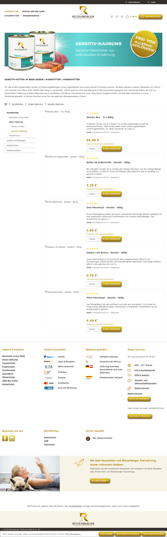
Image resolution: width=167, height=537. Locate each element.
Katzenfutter (13, 145)
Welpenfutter (8, 377)
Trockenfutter (14, 136)
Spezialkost (7, 373)
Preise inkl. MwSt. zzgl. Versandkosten (100, 144)
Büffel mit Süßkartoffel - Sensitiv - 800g (108, 162)
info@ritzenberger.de (145, 370)
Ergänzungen (8, 366)
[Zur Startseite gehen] (83, 12)
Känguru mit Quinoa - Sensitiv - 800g (107, 252)
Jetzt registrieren (99, 481)
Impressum (49, 444)
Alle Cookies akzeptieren (153, 534)
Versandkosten (75, 506)
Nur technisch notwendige (127, 534)
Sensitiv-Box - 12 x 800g (100, 117)
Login (153, 2)
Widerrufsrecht (142, 388)
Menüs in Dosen (17, 126)
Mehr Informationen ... (74, 534)
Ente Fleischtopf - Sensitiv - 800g (105, 207)
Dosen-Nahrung (35, 104)
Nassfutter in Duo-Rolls (18, 117)
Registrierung (134, 2)
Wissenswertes (14, 150)
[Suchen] (111, 16)
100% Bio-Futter (10, 380)
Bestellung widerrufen (139, 399)
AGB (46, 441)
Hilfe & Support (142, 375)
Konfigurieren (106, 534)
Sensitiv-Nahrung (56, 104)
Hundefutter (17, 104)
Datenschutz (50, 437)
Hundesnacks (8, 370)
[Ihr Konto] (122, 16)
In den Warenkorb (111, 149)
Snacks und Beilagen (16, 140)
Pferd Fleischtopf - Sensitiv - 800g (105, 297)
